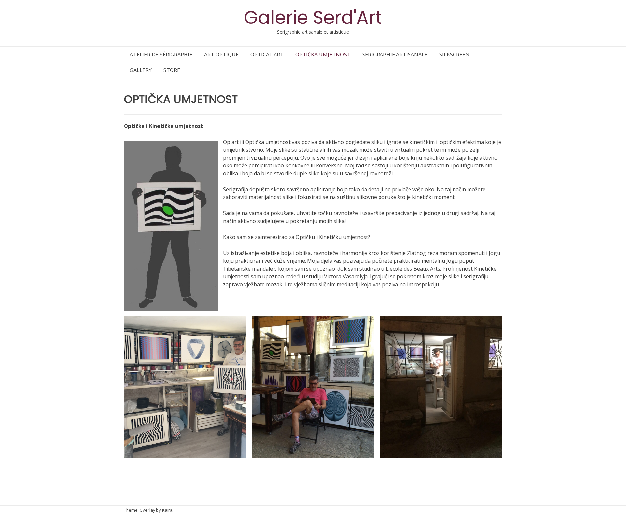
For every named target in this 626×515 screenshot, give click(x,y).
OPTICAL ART (267, 54)
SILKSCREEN (454, 54)
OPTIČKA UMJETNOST (322, 54)
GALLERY (141, 70)
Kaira (167, 510)
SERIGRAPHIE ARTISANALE (394, 54)
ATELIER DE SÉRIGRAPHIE (161, 54)
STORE (171, 70)
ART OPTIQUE (221, 54)
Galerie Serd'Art (313, 17)
